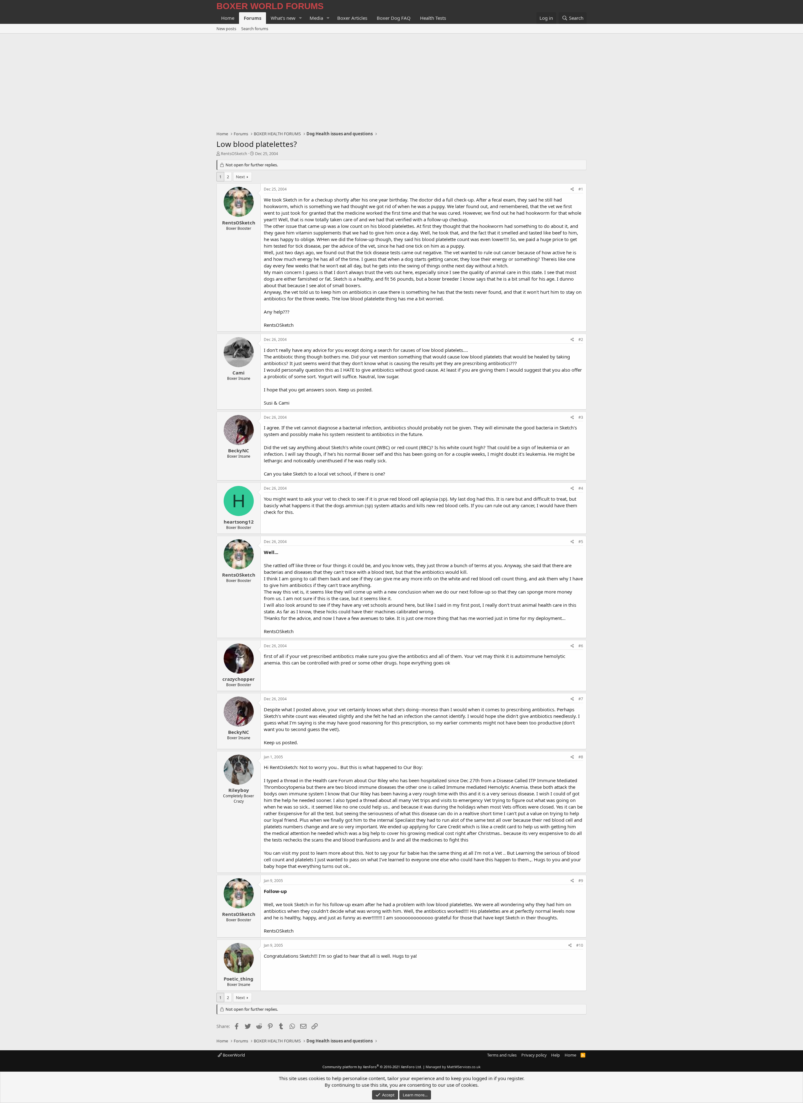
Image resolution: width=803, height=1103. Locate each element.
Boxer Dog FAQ (394, 18)
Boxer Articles (352, 18)
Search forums (254, 28)
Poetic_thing (238, 979)
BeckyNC (238, 450)
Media (316, 18)
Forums (252, 18)
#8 (580, 757)
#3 (580, 417)
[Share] (572, 189)
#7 (580, 699)
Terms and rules (502, 1055)
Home (227, 18)
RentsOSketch (234, 153)
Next (240, 177)
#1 (580, 189)
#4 (580, 488)
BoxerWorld (233, 1055)
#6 (580, 645)
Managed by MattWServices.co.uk (453, 1066)
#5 (580, 541)
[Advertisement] (401, 81)
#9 (580, 880)
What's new (283, 18)
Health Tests (433, 18)
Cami (238, 372)
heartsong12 (239, 522)
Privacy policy (534, 1055)
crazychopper (238, 679)
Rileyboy (238, 790)
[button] (300, 18)
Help (555, 1055)
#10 (579, 945)
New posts (226, 28)
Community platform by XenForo (372, 1066)
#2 (580, 339)
